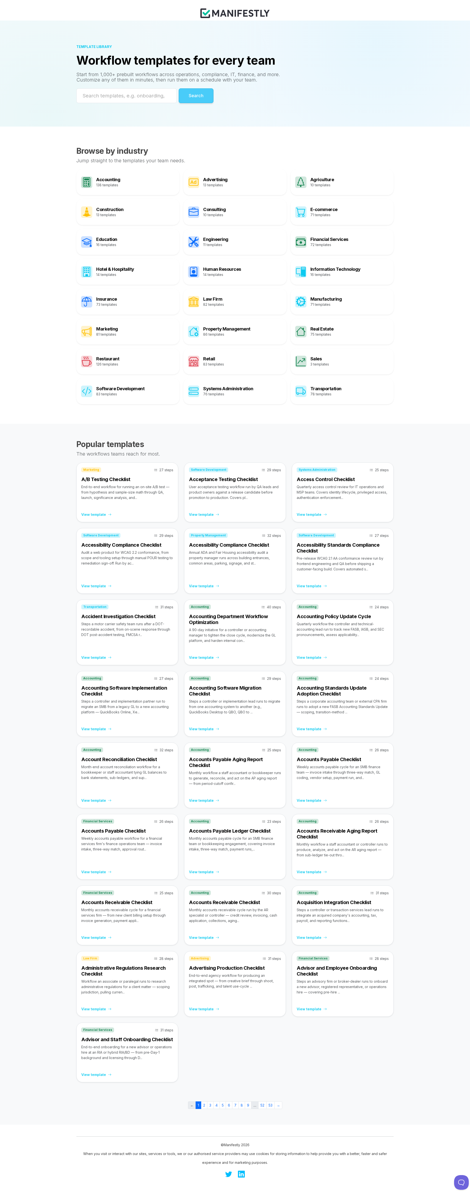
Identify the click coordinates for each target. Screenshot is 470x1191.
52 (262, 1105)
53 (270, 1105)
